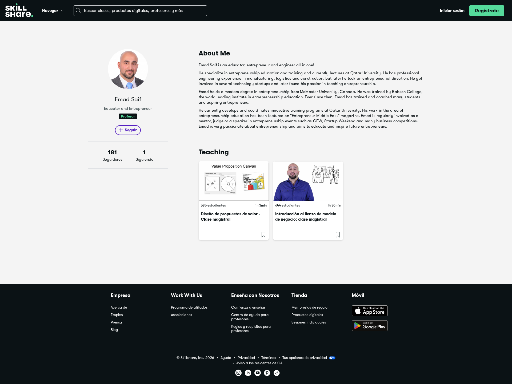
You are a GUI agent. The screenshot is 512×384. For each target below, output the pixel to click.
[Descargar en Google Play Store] (376, 326)
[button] (62, 10)
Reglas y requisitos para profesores (251, 329)
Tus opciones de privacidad (304, 357)
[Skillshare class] (234, 181)
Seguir (131, 130)
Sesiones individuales (308, 322)
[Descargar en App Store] (376, 311)
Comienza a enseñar (248, 307)
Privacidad (246, 358)
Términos (268, 358)
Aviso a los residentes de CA (259, 363)
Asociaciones (181, 315)
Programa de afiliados (189, 307)
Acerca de (119, 307)
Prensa (116, 322)
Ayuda (226, 358)
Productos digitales (307, 315)
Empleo (117, 315)
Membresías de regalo (309, 307)
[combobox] (140, 10)
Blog (114, 330)
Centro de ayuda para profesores (250, 317)
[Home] (19, 10)
